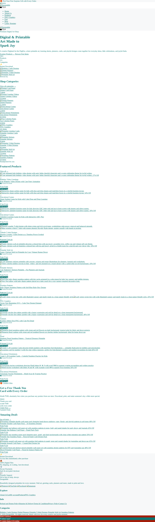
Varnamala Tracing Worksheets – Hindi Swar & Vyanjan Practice (23, 374)
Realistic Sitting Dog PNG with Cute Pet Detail (17, 321)
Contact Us (63, 504)
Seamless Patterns (67, 512)
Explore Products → (7, 54)
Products (8, 15)
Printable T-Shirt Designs (39, 512)
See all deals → (5, 419)
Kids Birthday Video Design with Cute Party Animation (20, 181)
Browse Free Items (22, 54)
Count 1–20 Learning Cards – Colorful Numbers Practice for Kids (23, 356)
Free (6, 19)
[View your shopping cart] (1, 7)
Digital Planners (23, 512)
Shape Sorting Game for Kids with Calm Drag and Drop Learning (23, 199)
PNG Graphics (10, 17)
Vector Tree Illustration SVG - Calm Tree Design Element (20, 303)
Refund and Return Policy (9, 504)
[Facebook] (21, 486)
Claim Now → (5, 408)
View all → (4, 171)
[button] (4, 7)
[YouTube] (12, 486)
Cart (8, 495)
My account (14, 495)
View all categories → (8, 86)
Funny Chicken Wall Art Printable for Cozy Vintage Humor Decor (24, 252)
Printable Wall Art (54, 512)
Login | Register (10, 23)
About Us (8, 13)
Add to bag (4, 189)
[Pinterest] (4, 486)
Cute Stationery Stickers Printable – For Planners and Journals (22, 270)
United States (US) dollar (10, 521)
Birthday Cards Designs (8, 512)
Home (7, 11)
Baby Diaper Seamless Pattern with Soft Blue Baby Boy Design (23, 287)
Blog (6, 21)
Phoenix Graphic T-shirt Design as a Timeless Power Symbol (22, 234)
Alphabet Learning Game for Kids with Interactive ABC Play (22, 217)
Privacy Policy (53, 504)
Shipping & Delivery (26, 504)
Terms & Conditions (41, 504)
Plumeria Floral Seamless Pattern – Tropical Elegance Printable (22, 338)
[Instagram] (31, 486)
